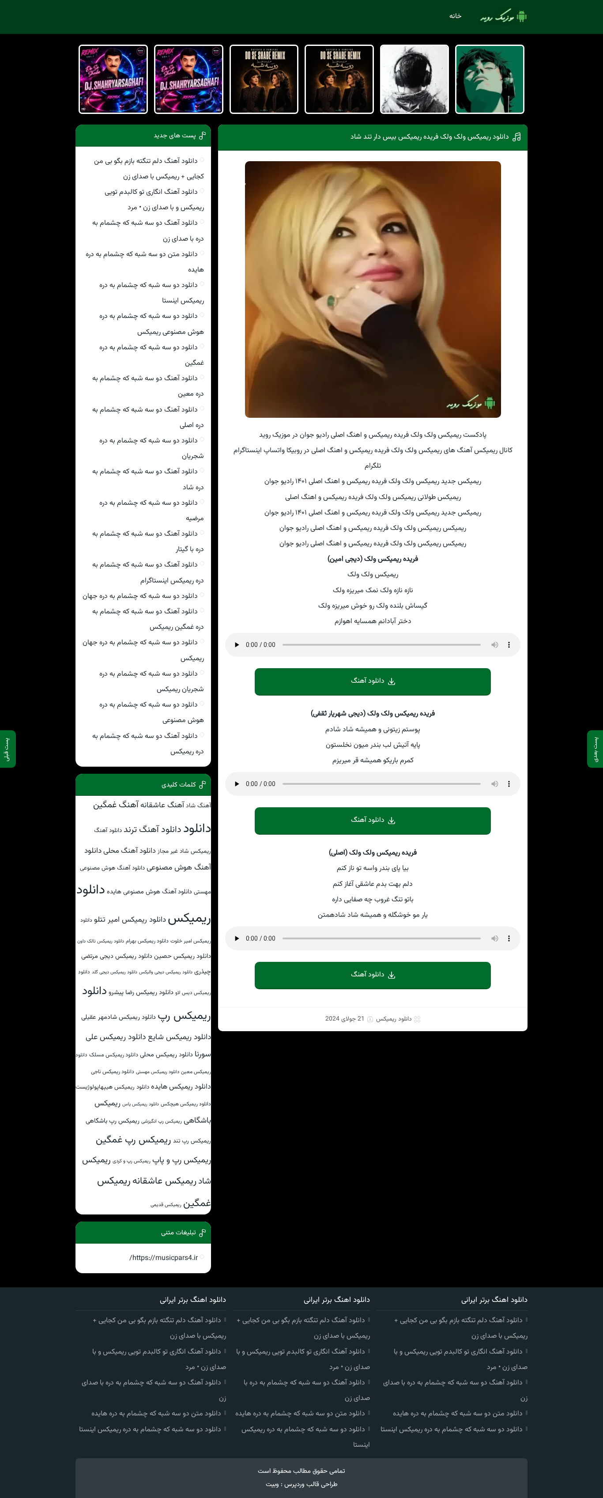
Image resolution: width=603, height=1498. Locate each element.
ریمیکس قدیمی (166, 1205)
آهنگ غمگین (116, 805)
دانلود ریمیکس (394, 1019)
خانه (455, 16)
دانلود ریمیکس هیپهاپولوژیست (112, 1087)
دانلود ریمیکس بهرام (147, 941)
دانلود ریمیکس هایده (181, 1087)
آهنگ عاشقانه (162, 805)
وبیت (272, 1484)
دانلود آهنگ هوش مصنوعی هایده (149, 892)
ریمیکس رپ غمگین (133, 1140)
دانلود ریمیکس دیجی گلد (114, 972)
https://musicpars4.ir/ (163, 1258)
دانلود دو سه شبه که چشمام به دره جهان (140, 596)
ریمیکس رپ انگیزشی (161, 1121)
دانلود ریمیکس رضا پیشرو (141, 992)
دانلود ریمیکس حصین (182, 956)
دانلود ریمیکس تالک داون (100, 941)
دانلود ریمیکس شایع (179, 1037)
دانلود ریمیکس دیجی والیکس (165, 972)
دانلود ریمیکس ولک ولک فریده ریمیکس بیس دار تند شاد (429, 137)
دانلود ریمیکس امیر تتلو (130, 920)
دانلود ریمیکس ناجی (112, 1071)
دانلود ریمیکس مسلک (113, 1055)
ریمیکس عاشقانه (164, 1181)
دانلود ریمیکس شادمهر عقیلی (118, 1017)
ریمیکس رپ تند (192, 1141)
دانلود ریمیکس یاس (140, 1104)
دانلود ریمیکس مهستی (157, 1072)
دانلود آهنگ (367, 681)
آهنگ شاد (198, 805)
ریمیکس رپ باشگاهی (112, 1121)
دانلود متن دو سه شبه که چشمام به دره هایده (458, 1413)
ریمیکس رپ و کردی (132, 1161)
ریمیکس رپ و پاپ (181, 1160)
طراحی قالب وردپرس (311, 1484)
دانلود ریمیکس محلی (166, 1055)
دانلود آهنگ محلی (129, 851)
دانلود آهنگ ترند (152, 830)
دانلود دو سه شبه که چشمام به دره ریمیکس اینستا (452, 1429)
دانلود (197, 829)
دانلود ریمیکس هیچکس (186, 1104)
